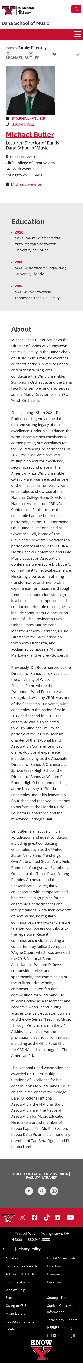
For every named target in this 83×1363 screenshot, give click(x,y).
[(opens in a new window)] (8, 53)
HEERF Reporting (59, 1327)
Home (10, 48)
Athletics (12, 1258)
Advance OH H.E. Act (21, 1274)
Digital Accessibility (61, 1258)
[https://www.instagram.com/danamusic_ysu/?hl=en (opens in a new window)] (29, 1191)
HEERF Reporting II (61, 1335)
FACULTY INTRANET (41, 1177)
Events (10, 1297)
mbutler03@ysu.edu (28, 118)
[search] (76, 9)
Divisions (53, 1274)
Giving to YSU (16, 1305)
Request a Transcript (20, 1321)
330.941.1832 (22, 124)
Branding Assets (17, 1282)
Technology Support (62, 1319)
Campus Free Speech (21, 1266)
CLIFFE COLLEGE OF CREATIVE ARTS (40, 1174)
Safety (10, 1329)
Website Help (15, 1289)
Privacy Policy (29, 1248)
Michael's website (26, 184)
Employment (56, 1282)
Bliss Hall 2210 (22, 156)
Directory (54, 1266)
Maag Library (15, 1313)
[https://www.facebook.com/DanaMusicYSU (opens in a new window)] (42, 1191)
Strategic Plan (57, 1297)
